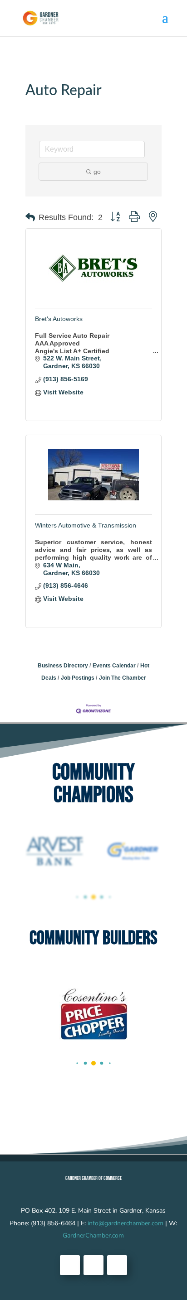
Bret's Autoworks (59, 318)
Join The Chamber (122, 678)
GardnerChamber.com (93, 1235)
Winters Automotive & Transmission (85, 525)
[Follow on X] (93, 1265)
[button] (30, 217)
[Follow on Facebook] (70, 1265)
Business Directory (63, 665)
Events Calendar (114, 665)
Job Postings (77, 678)
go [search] (97, 171)
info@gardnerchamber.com (125, 1223)
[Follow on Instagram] (117, 1265)
